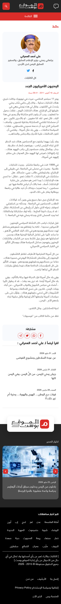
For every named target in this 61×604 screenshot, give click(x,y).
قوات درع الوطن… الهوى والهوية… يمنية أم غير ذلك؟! (31, 396)
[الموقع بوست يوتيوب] (50, 570)
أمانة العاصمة (52, 521)
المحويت (27, 538)
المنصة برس (52, 596)
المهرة (21, 529)
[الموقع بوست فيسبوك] (57, 570)
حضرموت (33, 529)
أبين (9, 521)
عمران (36, 546)
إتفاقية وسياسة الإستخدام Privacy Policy (37, 587)
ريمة (38, 538)
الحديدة (10, 529)
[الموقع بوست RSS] (44, 570)
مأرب (45, 546)
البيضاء (55, 529)
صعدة (8, 538)
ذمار (56, 538)
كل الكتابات (30, 77)
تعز (31, 521)
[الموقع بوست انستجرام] (47, 570)
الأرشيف (41, 578)
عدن (39, 521)
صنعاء (47, 538)
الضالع (25, 546)
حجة (17, 538)
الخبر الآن (37, 596)
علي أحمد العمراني (31, 343)
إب (16, 521)
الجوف (55, 546)
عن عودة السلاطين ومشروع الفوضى (36, 357)
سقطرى (14, 546)
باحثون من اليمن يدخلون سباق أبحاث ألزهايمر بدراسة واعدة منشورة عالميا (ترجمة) (31, 488)
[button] (55, 471)
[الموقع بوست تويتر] (53, 570)
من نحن (30, 578)
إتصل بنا (54, 578)
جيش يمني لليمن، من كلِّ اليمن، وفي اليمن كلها (32, 376)
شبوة (44, 529)
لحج (24, 521)
